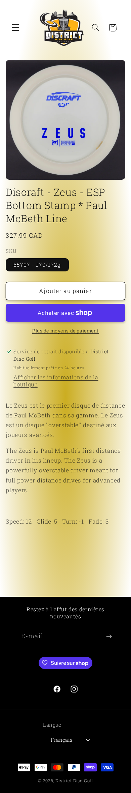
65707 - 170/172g (37, 264)
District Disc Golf (74, 780)
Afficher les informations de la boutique (55, 381)
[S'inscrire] (109, 636)
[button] (15, 27)
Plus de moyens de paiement (65, 331)
